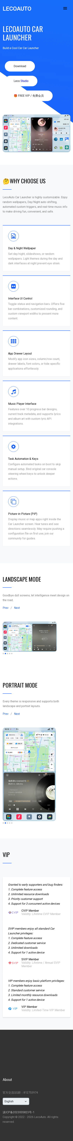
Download (20, 66)
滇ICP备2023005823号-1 (18, 1112)
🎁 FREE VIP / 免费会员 (29, 95)
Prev (6, 608)
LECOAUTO (17, 8)
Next (17, 608)
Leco (21, 81)
